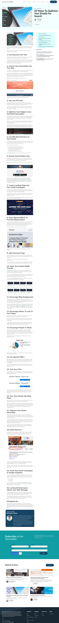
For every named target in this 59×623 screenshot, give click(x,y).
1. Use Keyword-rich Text (42, 33)
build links (11, 362)
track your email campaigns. (22, 482)
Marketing (50, 51)
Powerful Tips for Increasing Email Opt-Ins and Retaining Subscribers (45, 59)
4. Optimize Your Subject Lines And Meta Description (44, 39)
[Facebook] (35, 24)
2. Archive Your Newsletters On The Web (44, 35)
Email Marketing (38, 8)
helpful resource (12, 152)
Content (38, 51)
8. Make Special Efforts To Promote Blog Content (45, 46)
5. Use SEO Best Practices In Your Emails (44, 40)
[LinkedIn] (38, 24)
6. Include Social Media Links (42, 42)
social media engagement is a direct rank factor (17, 180)
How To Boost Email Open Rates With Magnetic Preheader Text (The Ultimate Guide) (45, 56)
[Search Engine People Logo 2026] (7, 1)
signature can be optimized (20, 306)
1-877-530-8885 (7, 620)
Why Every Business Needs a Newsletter (44, 52)
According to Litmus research (11, 270)
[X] (36, 24)
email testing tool (15, 278)
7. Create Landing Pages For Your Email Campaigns (44, 44)
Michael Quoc (12, 513)
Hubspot (8, 78)
